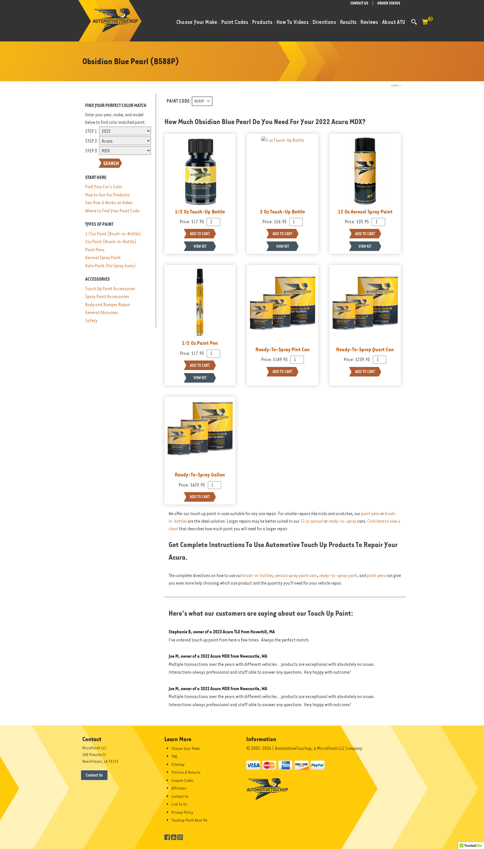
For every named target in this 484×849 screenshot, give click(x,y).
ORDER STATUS (388, 3)
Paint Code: (179, 101)
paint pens (370, 513)
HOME (395, 85)
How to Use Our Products (107, 194)
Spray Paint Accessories (107, 296)
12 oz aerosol (311, 521)
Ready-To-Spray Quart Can (365, 349)
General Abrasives (101, 312)
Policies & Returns (186, 772)
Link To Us (179, 804)
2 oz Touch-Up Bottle (282, 211)
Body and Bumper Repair (107, 304)
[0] (425, 24)
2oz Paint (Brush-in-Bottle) (110, 241)
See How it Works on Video (108, 202)
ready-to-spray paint (338, 575)
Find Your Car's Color (103, 186)
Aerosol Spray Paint (103, 257)
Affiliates (179, 788)
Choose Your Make (185, 748)
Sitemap (178, 764)
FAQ (174, 756)
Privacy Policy (182, 812)
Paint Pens (94, 249)
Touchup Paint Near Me (189, 820)
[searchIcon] (414, 22)
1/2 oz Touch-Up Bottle (200, 211)
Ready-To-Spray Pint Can (282, 349)
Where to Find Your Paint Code (112, 210)
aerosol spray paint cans (296, 575)
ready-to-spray (342, 521)
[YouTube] (173, 836)
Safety (91, 320)
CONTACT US (359, 3)
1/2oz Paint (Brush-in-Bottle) (113, 233)
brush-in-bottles (258, 575)
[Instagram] (180, 836)
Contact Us (94, 775)
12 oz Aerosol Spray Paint (365, 211)
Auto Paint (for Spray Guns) (110, 265)
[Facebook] (167, 836)
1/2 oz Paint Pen (200, 343)
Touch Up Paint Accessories (110, 288)
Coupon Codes (182, 780)
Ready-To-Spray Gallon (200, 474)
